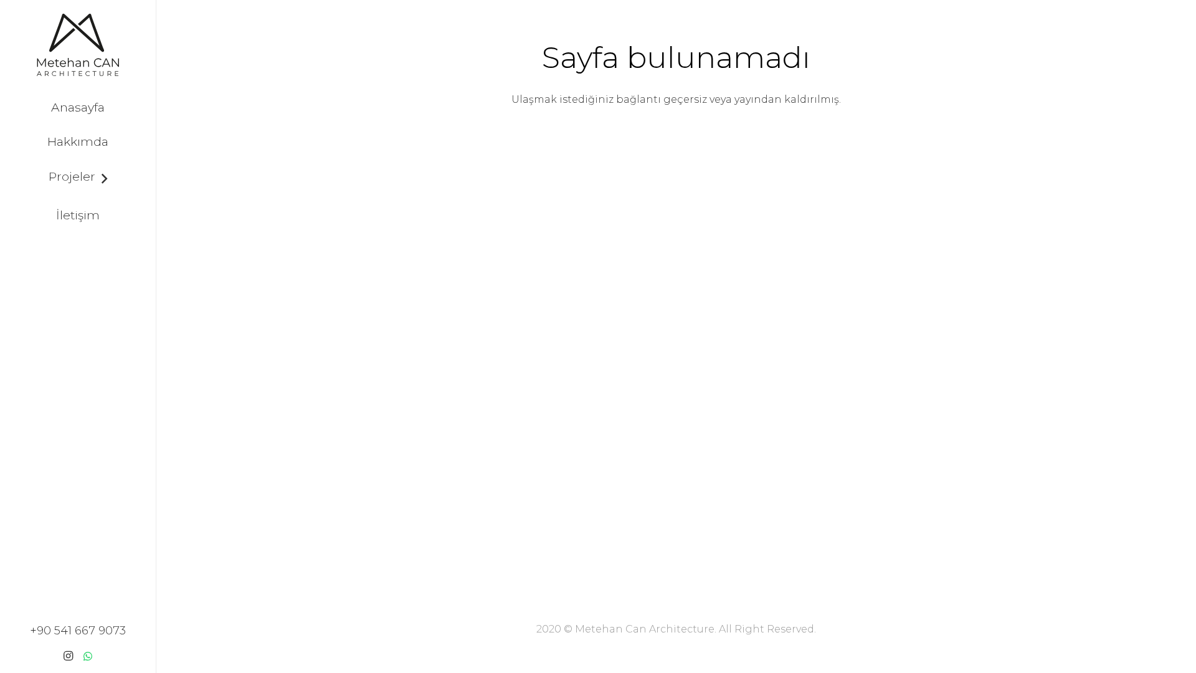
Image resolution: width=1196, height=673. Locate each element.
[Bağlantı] (77, 45)
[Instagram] (68, 656)
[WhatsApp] (88, 656)
